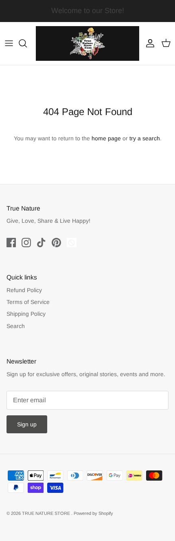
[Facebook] (11, 242)
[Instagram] (26, 242)
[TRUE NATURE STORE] (87, 43)
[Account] (148, 43)
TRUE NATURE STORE (46, 513)
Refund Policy (24, 290)
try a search (144, 138)
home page (106, 138)
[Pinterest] (56, 242)
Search (16, 326)
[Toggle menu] (9, 43)
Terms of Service (28, 302)
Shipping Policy (26, 313)
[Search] (27, 43)
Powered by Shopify (93, 513)
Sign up (27, 424)
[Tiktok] (41, 242)
